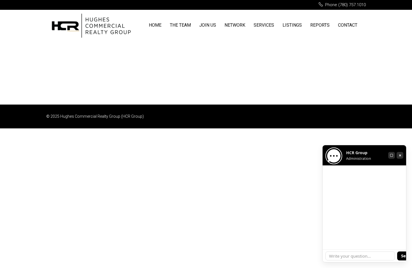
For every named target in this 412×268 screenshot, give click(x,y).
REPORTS (320, 25)
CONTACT (347, 25)
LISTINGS (292, 25)
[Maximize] (391, 155)
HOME (155, 25)
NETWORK (234, 25)
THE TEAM (180, 25)
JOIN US (207, 25)
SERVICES (264, 25)
